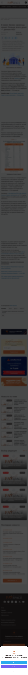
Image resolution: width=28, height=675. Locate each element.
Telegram (15, 662)
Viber (15, 666)
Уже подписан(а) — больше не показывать (14, 671)
